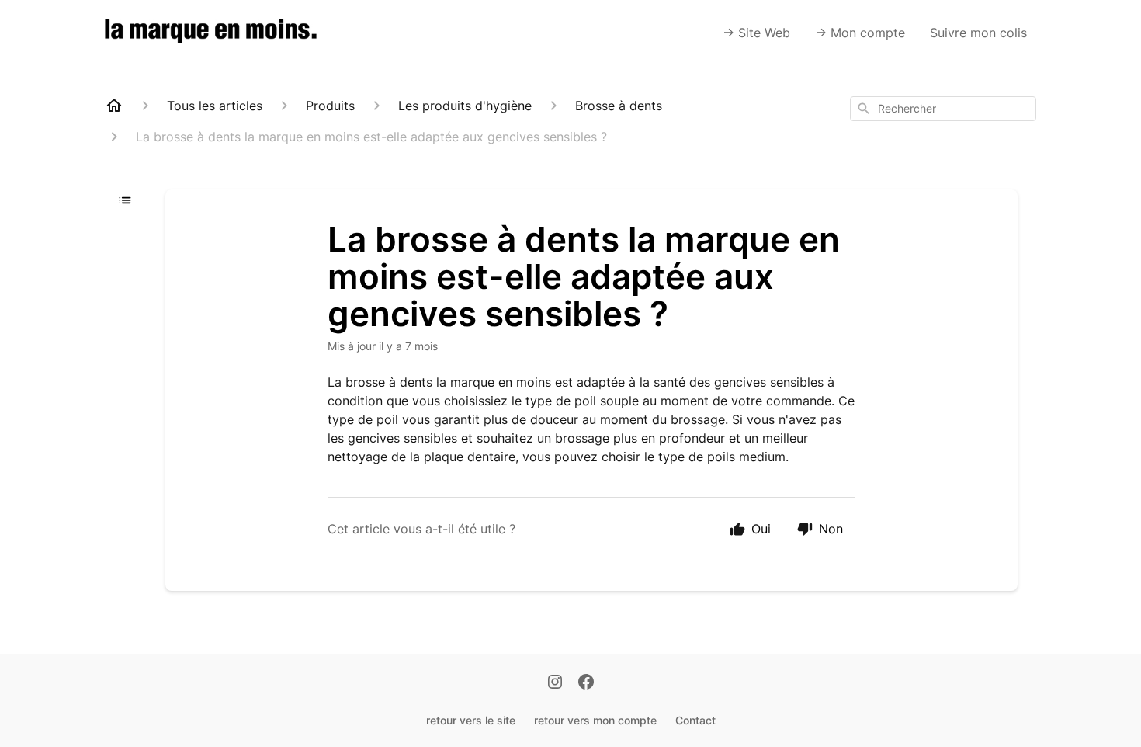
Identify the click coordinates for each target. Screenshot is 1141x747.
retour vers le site (470, 720)
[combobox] (943, 108)
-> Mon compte (860, 32)
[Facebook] (586, 683)
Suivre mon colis (978, 32)
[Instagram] (555, 683)
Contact (695, 720)
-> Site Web (756, 32)
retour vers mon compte (595, 720)
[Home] (114, 105)
